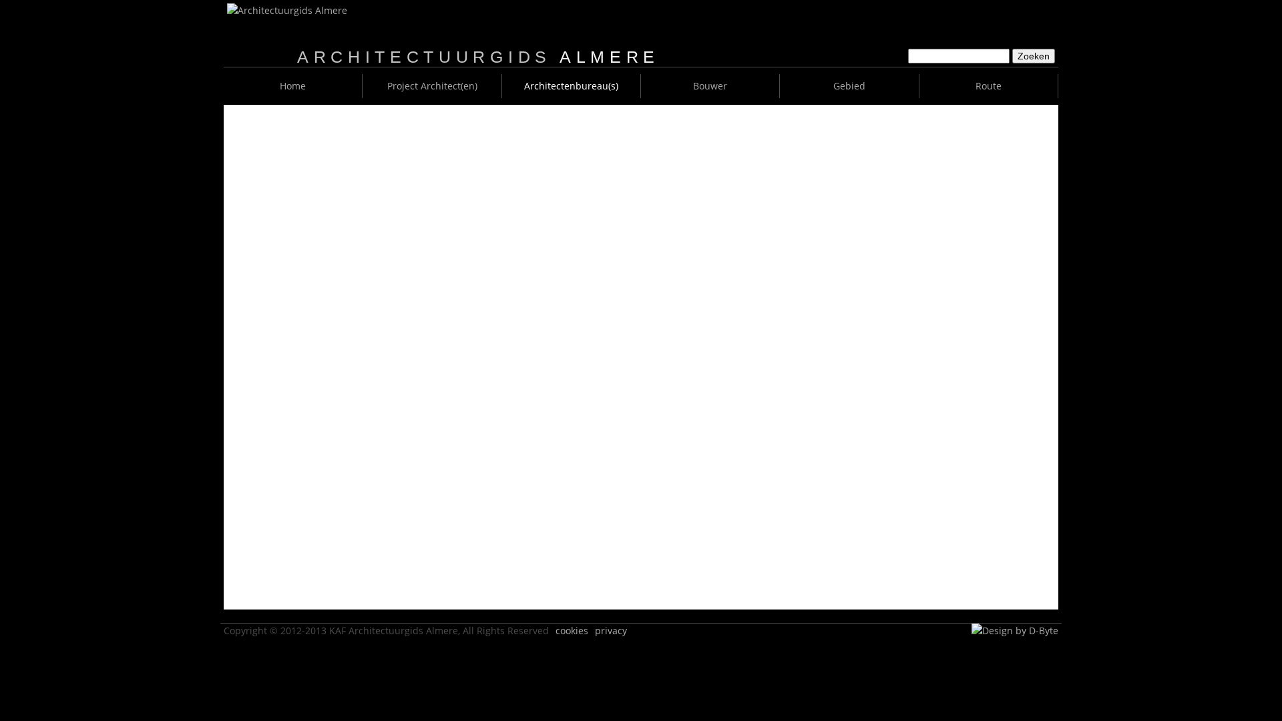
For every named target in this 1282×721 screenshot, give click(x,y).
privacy (611, 630)
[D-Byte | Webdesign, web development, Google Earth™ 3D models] (1015, 630)
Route (989, 85)
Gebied (849, 85)
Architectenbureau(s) (571, 85)
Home (293, 85)
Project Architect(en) (432, 85)
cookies (572, 630)
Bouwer (710, 85)
